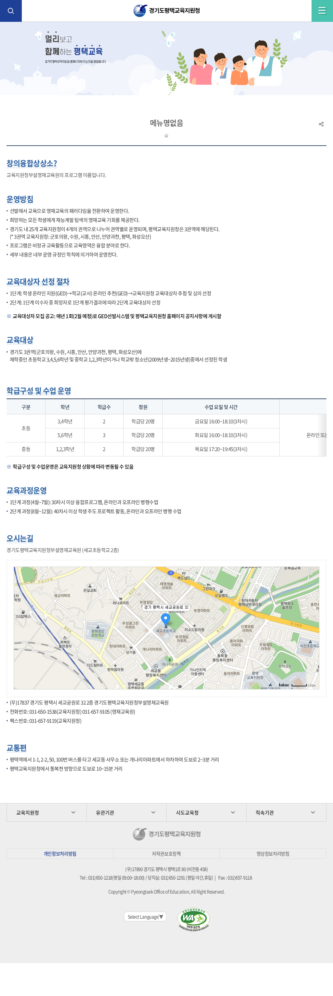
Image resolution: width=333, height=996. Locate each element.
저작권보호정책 (166, 853)
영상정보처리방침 (273, 853)
